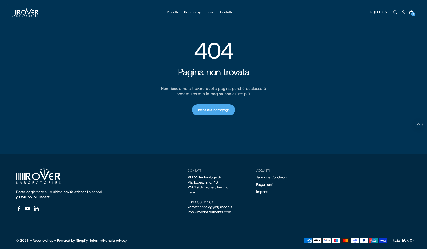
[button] (378, 12)
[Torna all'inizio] (418, 124)
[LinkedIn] (36, 208)
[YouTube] (27, 208)
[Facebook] (19, 208)
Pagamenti (264, 184)
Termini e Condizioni (271, 177)
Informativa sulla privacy (108, 240)
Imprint (262, 191)
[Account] (403, 12)
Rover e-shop (43, 240)
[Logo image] (25, 12)
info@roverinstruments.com (209, 212)
